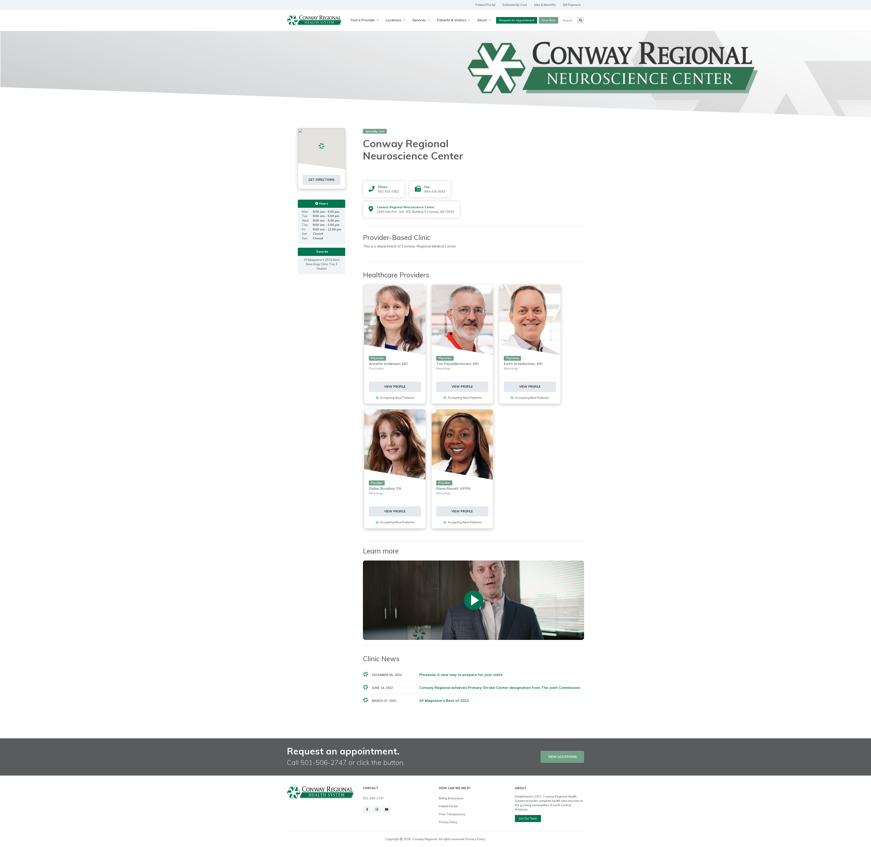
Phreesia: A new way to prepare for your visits (461, 674)
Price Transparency (452, 814)
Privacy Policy (448, 822)
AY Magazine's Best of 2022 (444, 700)
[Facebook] (367, 809)
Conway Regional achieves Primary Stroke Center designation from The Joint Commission (499, 687)
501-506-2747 (373, 798)
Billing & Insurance (451, 798)
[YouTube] (386, 809)
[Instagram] (377, 809)
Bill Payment (571, 5)
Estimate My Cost (515, 5)
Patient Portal (485, 5)
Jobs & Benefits (545, 5)
